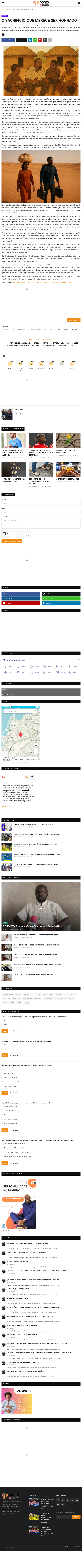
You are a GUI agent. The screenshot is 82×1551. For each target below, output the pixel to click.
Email (3, 508)
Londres (4, 690)
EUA (9, 998)
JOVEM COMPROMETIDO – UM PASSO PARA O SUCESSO (13, 480)
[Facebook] (58, 1500)
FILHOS (52, 329)
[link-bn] (41, 300)
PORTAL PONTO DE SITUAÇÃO (32, 998)
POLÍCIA (37, 994)
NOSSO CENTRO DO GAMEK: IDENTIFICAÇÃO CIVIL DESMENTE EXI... (37, 945)
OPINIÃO (9, 10)
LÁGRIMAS (66, 329)
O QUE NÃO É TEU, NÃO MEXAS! (17, 1261)
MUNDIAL (59, 994)
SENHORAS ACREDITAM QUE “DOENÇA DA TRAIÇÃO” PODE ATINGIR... (37, 834)
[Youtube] (77, 1500)
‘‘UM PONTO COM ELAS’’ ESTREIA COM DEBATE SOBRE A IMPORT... (36, 935)
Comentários (8, 495)
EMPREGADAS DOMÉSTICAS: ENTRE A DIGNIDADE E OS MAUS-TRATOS (30, 1316)
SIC (31, 994)
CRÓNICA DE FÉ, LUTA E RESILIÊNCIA (65, 452)
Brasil (4, 1003)
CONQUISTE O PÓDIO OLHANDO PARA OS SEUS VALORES (39, 481)
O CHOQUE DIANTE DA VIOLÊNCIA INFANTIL (21, 1325)
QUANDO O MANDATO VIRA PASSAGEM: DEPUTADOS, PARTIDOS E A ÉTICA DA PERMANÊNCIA (38, 1353)
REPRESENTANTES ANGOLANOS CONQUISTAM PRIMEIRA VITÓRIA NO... (47, 1504)
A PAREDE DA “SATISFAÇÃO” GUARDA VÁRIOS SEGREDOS (33, 975)
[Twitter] (63, 1500)
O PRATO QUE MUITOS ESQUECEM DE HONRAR (22, 1362)
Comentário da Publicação (12, 541)
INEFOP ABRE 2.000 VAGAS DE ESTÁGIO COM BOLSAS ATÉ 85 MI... (36, 864)
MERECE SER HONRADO (19, 329)
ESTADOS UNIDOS (49, 998)
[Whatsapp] (72, 1500)
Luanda (25, 994)
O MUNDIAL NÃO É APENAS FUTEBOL (19, 1289)
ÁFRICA (73, 994)
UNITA (66, 994)
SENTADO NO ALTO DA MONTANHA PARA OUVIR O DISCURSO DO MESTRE (42, 282)
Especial (76, 1517)
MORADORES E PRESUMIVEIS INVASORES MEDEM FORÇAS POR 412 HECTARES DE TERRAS (61, 344)
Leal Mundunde (10, 34)
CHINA (19, 1003)
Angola (18, 994)
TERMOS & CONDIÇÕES (72, 1547)
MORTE (71, 998)
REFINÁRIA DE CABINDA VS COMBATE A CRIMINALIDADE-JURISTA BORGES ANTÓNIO (22, 344)
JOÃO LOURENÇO (48, 994)
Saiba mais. (72, 320)
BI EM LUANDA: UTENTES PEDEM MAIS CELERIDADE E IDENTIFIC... (36, 955)
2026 (3, 998)
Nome (4, 499)
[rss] (63, 1504)
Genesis (4, 10)
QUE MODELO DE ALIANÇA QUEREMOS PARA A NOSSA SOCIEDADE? (29, 1243)
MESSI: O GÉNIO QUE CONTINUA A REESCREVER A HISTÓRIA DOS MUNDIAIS (32, 1307)
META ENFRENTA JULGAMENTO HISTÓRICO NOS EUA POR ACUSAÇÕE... (38, 965)
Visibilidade (14, 1031)
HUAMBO (11, 1003)
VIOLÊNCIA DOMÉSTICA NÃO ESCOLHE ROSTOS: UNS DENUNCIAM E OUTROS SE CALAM (36, 1344)
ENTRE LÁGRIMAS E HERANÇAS (17, 1298)
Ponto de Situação (35, 329)
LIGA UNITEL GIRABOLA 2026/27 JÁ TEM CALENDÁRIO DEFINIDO (36, 844)
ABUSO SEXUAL (61, 998)
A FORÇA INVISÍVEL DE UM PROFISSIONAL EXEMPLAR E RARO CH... (12, 453)
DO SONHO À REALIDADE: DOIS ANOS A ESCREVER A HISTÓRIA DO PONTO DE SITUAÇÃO (36, 1271)
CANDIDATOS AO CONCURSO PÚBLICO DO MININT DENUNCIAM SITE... (37, 854)
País (59, 329)
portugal (26, 1003)
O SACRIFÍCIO (6, 329)
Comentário (6, 517)
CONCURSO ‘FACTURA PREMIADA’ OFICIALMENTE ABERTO (33, 824)
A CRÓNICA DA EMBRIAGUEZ (67, 479)
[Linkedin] (58, 1504)
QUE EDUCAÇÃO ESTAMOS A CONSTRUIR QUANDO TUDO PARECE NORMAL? (32, 1280)
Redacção (16, 826)
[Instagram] (67, 1500)
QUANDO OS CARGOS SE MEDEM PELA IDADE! (22, 1335)
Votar (5, 1031)
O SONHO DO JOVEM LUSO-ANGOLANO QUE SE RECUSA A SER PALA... (41, 453)
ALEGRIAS (75, 329)
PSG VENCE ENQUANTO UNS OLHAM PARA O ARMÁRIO (25, 1371)
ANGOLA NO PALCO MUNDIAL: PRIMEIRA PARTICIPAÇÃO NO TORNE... (47, 1531)
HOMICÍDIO (16, 998)
